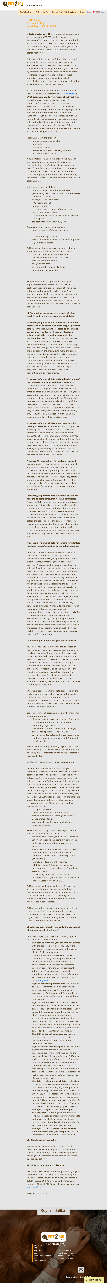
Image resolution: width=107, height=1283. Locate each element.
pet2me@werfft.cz (65, 1251)
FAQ (35, 1248)
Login (36, 1253)
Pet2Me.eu (38, 1245)
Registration (39, 1251)
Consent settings (94, 1280)
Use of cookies (40, 1261)
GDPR (36, 1258)
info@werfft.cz (66, 93)
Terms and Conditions (43, 1256)
